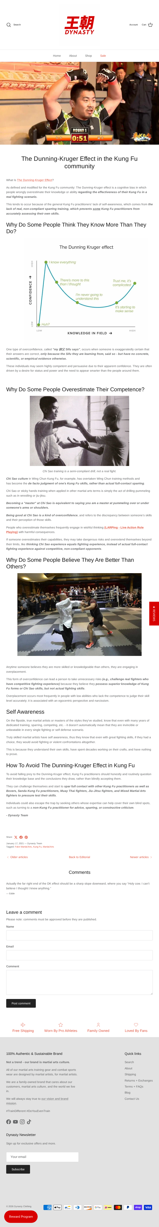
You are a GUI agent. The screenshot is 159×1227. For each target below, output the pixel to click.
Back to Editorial (79, 857)
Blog (127, 1092)
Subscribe (18, 1169)
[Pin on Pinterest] (26, 837)
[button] (154, 614)
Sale (103, 55)
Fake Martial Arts (23, 846)
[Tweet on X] (15, 837)
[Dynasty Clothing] (79, 25)
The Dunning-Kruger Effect (34, 180)
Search (129, 1062)
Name (10, 926)
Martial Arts (48, 846)
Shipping (130, 1074)
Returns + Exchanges (139, 1080)
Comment (12, 966)
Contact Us (132, 1098)
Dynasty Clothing (22, 1206)
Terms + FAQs (134, 1086)
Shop (88, 55)
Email (10, 946)
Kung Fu (37, 846)
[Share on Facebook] (21, 837)
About (73, 55)
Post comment (21, 1003)
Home (57, 55)
